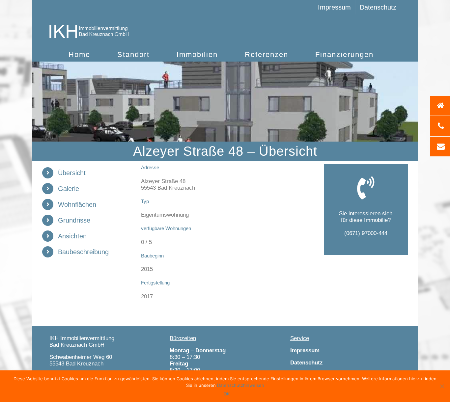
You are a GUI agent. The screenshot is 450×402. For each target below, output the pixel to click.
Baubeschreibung (83, 251)
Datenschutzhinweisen (240, 385)
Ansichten (72, 236)
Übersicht (72, 172)
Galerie (68, 188)
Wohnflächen (77, 204)
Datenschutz (306, 363)
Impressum (305, 350)
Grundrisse (74, 220)
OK (227, 393)
